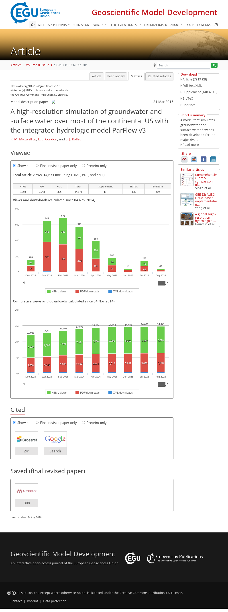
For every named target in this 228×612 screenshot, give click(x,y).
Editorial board (155, 25)
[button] (154, 65)
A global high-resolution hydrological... (205, 217)
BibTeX (188, 98)
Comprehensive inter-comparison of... (206, 180)
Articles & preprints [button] (52, 25)
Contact (16, 601)
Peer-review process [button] (124, 25)
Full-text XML (192, 85)
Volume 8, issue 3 (39, 65)
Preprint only (97, 165)
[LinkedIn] (213, 159)
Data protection (54, 601)
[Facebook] (204, 159)
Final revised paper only (58, 165)
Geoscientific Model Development (155, 12)
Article (97, 76)
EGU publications (198, 25)
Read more (191, 144)
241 (27, 451)
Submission (81, 25)
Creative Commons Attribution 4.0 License (151, 593)
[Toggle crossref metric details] (26, 439)
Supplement (192, 92)
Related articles (159, 76)
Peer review (116, 76)
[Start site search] (214, 65)
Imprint (32, 601)
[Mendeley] (184, 159)
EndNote (189, 105)
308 (27, 503)
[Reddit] (194, 159)
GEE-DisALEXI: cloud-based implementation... (206, 199)
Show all (23, 165)
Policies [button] (98, 25)
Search (55, 451)
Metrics (136, 76)
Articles (16, 65)
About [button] (175, 25)
